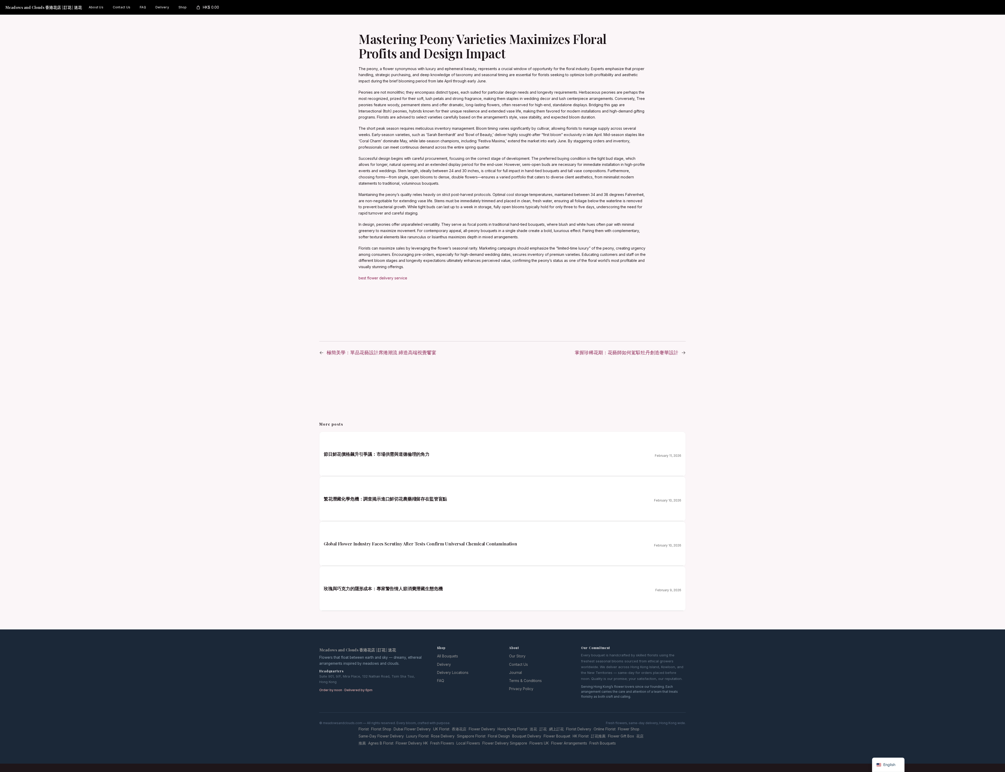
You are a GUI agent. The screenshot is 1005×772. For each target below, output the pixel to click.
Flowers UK (539, 743)
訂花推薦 (598, 736)
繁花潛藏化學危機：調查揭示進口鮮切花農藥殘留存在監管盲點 (385, 498)
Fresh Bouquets (602, 743)
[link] (207, 7)
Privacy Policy (521, 689)
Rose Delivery (443, 736)
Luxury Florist (417, 736)
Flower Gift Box (621, 736)
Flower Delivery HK (412, 743)
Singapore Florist (471, 736)
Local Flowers (468, 743)
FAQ (440, 681)
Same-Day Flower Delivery (381, 736)
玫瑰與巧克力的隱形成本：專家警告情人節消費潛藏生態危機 (383, 588)
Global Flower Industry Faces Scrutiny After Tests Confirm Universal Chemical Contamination (420, 543)
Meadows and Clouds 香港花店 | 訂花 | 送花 (43, 7)
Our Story (517, 656)
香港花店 (459, 729)
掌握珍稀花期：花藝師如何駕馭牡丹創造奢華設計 (626, 352)
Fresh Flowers (442, 743)
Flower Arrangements (569, 743)
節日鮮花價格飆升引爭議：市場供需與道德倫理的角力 (376, 454)
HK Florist (581, 736)
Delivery (444, 664)
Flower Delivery (482, 729)
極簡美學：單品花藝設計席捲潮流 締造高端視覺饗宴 (381, 352)
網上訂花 (556, 729)
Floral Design (499, 736)
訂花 (543, 729)
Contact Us (518, 664)
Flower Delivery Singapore (504, 743)
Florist (364, 729)
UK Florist (441, 729)
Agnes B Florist (380, 743)
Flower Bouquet (557, 736)
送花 (533, 729)
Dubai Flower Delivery (412, 729)
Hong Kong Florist (512, 729)
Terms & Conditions (525, 681)
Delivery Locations (452, 672)
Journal (515, 672)
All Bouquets (447, 656)
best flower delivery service (383, 278)
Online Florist (605, 729)
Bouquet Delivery (526, 736)
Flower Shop (628, 729)
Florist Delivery (578, 729)
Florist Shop (381, 729)
